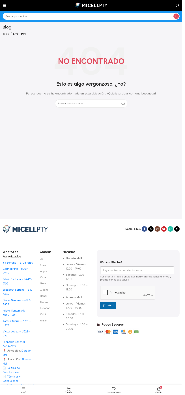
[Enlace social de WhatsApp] (170, 229)
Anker (43, 320)
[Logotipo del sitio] (91, 5)
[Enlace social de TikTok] (177, 229)
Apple (43, 271)
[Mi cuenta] (177, 5)
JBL (42, 259)
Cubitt (44, 314)
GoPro (44, 302)
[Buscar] (176, 16)
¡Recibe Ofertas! (111, 262)
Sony (43, 265)
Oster (43, 277)
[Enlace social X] (151, 229)
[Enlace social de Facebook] (144, 229)
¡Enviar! (108, 305)
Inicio (6, 33)
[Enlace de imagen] (25, 228)
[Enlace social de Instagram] (157, 229)
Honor (43, 295)
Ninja (43, 283)
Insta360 (45, 308)
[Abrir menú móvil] (4, 5)
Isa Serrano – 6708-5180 (18, 262)
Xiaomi (44, 289)
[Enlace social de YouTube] (164, 229)
